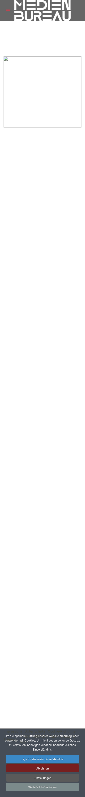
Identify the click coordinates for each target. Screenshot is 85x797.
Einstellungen (42, 778)
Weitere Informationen (42, 787)
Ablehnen (42, 768)
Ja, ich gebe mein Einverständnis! (42, 759)
